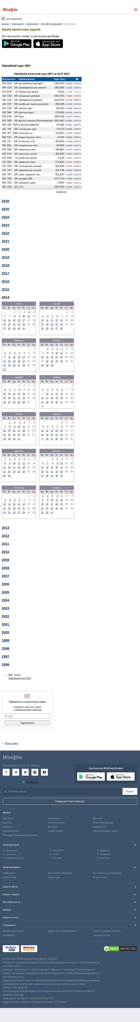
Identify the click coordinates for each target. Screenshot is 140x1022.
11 (28, 316)
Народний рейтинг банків (105, 831)
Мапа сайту (11, 743)
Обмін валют (9, 873)
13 (4, 320)
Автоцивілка (9, 935)
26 (52, 328)
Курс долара (54, 818)
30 (19, 328)
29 (14, 328)
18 (47, 324)
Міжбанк (7, 827)
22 (14, 324)
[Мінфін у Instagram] (34, 772)
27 (4, 328)
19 (52, 324)
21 (9, 324)
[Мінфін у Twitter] (25, 772)
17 (24, 320)
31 (24, 328)
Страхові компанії (101, 935)
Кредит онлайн (55, 831)
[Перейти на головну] (10, 10)
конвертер (61, 192)
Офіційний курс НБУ (20, 678)
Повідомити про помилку (70, 801)
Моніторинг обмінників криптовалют (20, 835)
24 (24, 324)
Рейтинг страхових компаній (107, 931)
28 (9, 328)
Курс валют (8, 818)
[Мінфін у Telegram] (15, 772)
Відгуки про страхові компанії (62, 931)
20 (4, 324)
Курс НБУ (7, 822)
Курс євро (98, 818)
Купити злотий (100, 877)
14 (9, 320)
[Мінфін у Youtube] (44, 772)
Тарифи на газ (100, 827)
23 (19, 324)
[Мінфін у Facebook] (6, 772)
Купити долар (9, 877)
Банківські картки (56, 822)
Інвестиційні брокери (103, 822)
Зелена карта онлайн (13, 931)
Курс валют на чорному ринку (107, 873)
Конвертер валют (11, 831)
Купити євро (54, 877)
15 (14, 320)
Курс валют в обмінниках (60, 873)
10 (24, 316)
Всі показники (14, 18)
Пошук (130, 791)
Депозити (52, 827)
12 (52, 320)
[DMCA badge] (120, 949)
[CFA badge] (46, 949)
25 (47, 328)
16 (19, 320)
